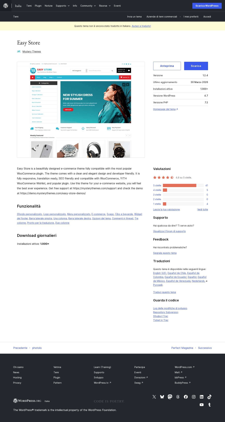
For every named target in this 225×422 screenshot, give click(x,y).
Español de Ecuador (176, 277)
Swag (138, 382)
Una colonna (60, 218)
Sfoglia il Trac (160, 316)
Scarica (196, 66)
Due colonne (62, 222)
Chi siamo (18, 367)
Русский (157, 284)
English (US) (159, 273)
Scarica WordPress (207, 5)
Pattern (58, 382)
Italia (47, 401)
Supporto (99, 372)
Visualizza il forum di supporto (169, 231)
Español (192, 277)
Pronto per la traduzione (40, 222)
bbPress (181, 377)
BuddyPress (183, 382)
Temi (15, 16)
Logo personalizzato (54, 214)
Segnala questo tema (165, 253)
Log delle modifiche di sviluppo (170, 308)
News (16, 372)
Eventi (137, 372)
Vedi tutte (202, 209)
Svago (110, 214)
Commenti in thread (122, 218)
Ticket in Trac (160, 320)
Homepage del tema (164, 109)
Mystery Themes (32, 51)
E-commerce (98, 214)
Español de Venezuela (178, 281)
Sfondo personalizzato (29, 214)
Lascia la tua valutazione (166, 209)
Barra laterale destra (79, 218)
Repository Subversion (165, 312)
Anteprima (167, 66)
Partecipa (139, 367)
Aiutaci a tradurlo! (141, 26)
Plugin (57, 377)
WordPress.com (185, 367)
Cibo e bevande (124, 214)
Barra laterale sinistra (40, 218)
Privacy (17, 382)
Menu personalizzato (78, 214)
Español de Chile (177, 273)
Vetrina (57, 367)
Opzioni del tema (101, 218)
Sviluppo (98, 377)
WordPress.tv (102, 382)
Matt (179, 372)
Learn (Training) (102, 367)
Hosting (17, 377)
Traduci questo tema (164, 292)
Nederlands (198, 281)
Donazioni (141, 377)
